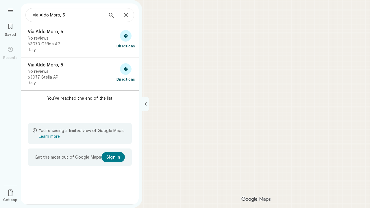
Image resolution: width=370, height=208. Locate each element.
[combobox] (68, 15)
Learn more (49, 136)
